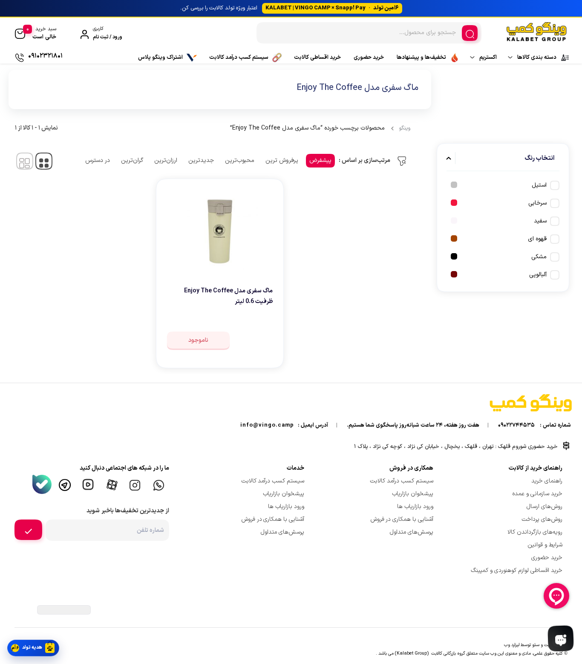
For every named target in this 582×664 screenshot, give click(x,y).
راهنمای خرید (546, 480)
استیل (539, 185)
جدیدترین (201, 160)
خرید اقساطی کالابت (317, 57)
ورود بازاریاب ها (415, 506)
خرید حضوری (369, 57)
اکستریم (488, 57)
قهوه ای (537, 238)
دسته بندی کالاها (536, 57)
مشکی (539, 256)
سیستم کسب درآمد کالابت (238, 57)
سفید (540, 221)
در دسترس (97, 160)
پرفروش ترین (281, 160)
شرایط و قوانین (544, 544)
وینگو (404, 128)
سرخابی (537, 203)
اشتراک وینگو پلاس (160, 57)
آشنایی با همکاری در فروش (402, 519)
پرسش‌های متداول (411, 532)
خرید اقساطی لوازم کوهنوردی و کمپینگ (516, 570)
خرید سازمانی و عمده (537, 493)
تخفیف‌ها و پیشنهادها (421, 57)
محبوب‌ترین (239, 160)
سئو (535, 644)
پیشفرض (320, 160)
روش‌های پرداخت (541, 519)
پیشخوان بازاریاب (412, 493)
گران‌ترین (132, 160)
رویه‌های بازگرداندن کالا (534, 532)
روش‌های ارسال (544, 506)
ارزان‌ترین (165, 160)
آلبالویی (538, 274)
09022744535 (516, 425)
